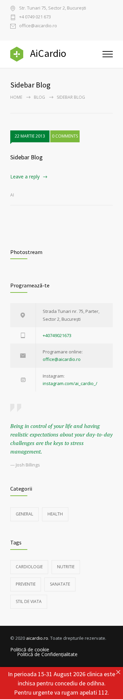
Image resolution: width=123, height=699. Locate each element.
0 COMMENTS (65, 136)
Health (55, 514)
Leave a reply (25, 176)
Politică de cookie (29, 649)
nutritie (65, 567)
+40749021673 (57, 335)
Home (16, 97)
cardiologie (29, 567)
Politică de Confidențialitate (47, 654)
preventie (26, 584)
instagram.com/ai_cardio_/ (70, 383)
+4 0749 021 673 (35, 17)
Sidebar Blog (26, 157)
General (24, 514)
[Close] (118, 672)
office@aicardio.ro (38, 26)
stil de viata (29, 601)
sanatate (60, 584)
